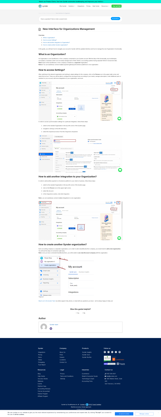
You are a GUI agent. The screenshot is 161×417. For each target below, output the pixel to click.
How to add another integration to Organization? (56, 42)
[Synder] (43, 6)
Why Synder (62, 6)
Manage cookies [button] (144, 413)
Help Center (95, 6)
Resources (104, 6)
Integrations (80, 6)
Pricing (88, 6)
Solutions (71, 6)
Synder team (54, 324)
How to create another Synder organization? (55, 45)
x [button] (158, 412)
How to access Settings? (50, 40)
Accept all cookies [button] (124, 413)
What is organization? (49, 37)
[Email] (51, 328)
